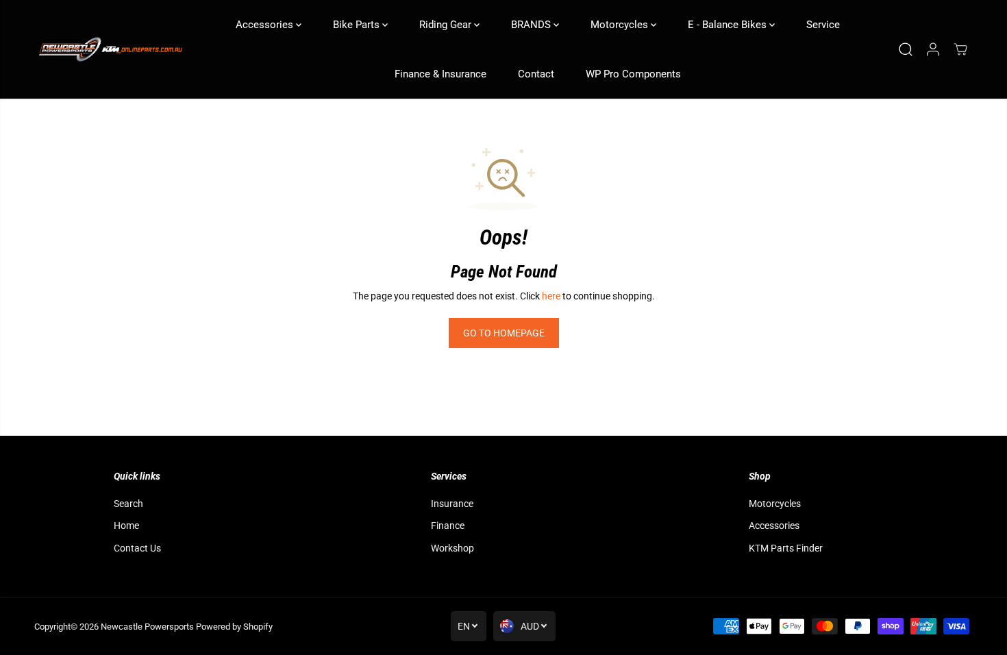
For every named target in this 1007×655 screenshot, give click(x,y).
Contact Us (137, 548)
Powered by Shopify (234, 626)
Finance (447, 525)
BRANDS (532, 24)
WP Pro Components (633, 74)
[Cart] (960, 49)
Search (128, 503)
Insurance (452, 503)
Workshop (452, 548)
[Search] (905, 49)
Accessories (266, 24)
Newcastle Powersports (147, 626)
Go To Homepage (504, 333)
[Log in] (933, 49)
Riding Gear (446, 24)
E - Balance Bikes (728, 24)
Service (823, 24)
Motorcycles (620, 24)
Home (126, 525)
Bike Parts (357, 24)
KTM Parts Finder (786, 548)
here (551, 296)
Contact (536, 74)
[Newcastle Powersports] (109, 49)
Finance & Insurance (440, 74)
